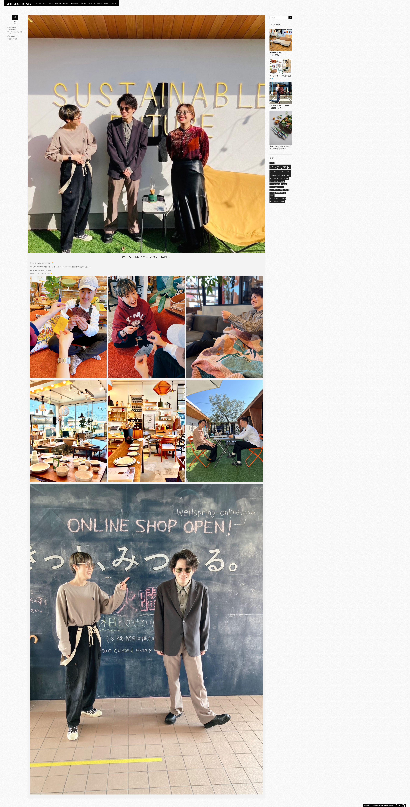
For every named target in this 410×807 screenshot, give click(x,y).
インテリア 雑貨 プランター (279, 178)
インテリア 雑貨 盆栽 (277, 181)
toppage (38, 3)
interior (272, 163)
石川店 (15, 39)
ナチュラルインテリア (276, 190)
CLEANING (58, 3)
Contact (114, 3)
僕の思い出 (91, 3)
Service (65, 3)
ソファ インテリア (276, 187)
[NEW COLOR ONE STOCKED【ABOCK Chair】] (280, 93)
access (99, 3)
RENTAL (51, 3)
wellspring (12, 29)
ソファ (284, 184)
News (10, 39)
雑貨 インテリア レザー (278, 198)
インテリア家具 (275, 184)
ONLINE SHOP (74, 3)
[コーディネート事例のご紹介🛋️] (280, 66)
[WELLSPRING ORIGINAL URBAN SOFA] (280, 40)
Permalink (12, 36)
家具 (287, 190)
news (44, 3)
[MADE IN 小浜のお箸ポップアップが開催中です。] (280, 128)
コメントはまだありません (15, 32)
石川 (272, 192)
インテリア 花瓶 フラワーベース (280, 175)
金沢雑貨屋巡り (280, 192)
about (106, 3)
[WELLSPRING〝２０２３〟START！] (146, 134)
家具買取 (83, 3)
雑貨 (272, 195)
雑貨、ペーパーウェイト (277, 201)
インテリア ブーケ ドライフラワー (280, 171)
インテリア (280, 167)
